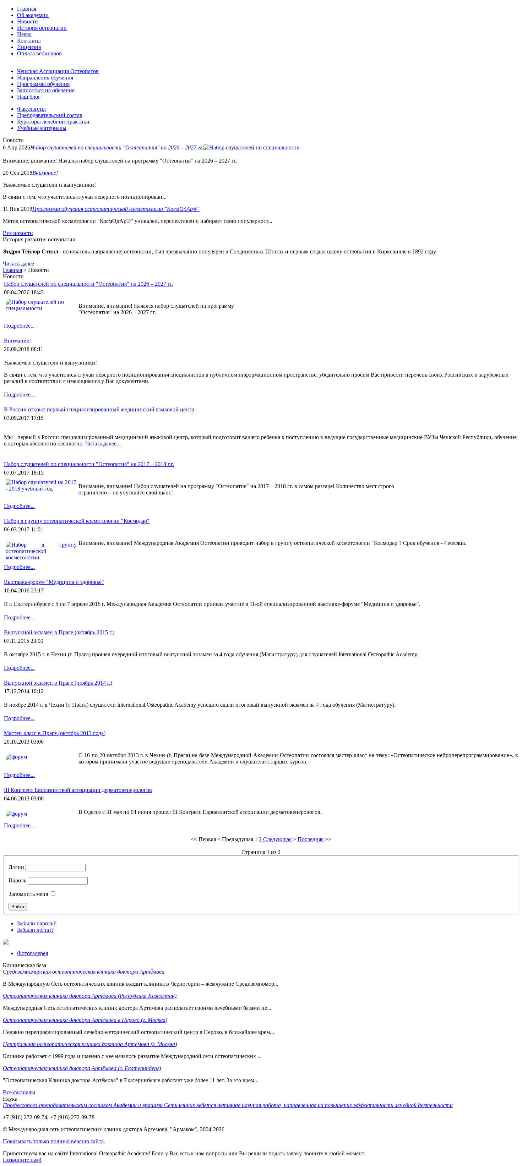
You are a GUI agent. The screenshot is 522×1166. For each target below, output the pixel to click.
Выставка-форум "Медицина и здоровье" (54, 582)
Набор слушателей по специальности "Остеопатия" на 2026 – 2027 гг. (116, 147)
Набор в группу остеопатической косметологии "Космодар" (76, 521)
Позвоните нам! (22, 1160)
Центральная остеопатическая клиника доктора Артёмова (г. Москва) (90, 1044)
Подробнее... (19, 326)
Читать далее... (103, 443)
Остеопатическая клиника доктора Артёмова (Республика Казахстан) (89, 996)
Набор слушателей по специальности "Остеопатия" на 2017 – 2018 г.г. (89, 464)
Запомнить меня (28, 894)
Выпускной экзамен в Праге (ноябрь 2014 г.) (58, 683)
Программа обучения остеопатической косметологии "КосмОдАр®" (116, 209)
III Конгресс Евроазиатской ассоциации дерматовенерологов (78, 790)
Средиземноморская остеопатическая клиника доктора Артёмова (83, 972)
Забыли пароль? (36, 923)
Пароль (17, 880)
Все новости (18, 233)
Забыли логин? (35, 930)
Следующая (277, 839)
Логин (16, 867)
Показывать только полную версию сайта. (54, 1141)
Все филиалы (19, 1092)
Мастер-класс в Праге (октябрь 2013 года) (54, 733)
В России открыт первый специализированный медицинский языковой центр (99, 409)
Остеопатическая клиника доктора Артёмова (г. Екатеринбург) (82, 1068)
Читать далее (18, 264)
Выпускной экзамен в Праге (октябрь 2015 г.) (59, 632)
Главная (12, 270)
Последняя (310, 839)
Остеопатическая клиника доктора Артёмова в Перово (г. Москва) (85, 1020)
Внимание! (45, 173)
